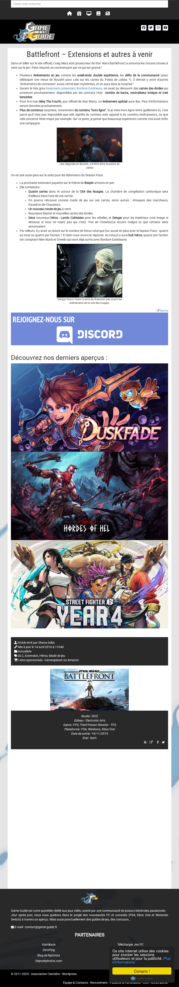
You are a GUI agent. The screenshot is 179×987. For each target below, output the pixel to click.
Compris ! (142, 971)
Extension (31, 655)
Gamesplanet (54, 660)
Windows (94, 729)
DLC (21, 655)
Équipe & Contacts (75, 982)
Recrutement (99, 982)
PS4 (84, 729)
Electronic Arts (95, 720)
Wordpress (69, 974)
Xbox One (108, 729)
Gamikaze (48, 944)
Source (164, 310)
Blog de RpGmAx (48, 955)
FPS (76, 725)
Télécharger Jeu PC (130, 944)
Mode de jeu (57, 655)
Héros (44, 655)
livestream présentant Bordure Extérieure (73, 88)
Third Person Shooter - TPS (98, 725)
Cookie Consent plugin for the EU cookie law (142, 978)
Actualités (24, 651)
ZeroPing (49, 950)
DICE (95, 716)
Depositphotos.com (48, 961)
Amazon (73, 660)
